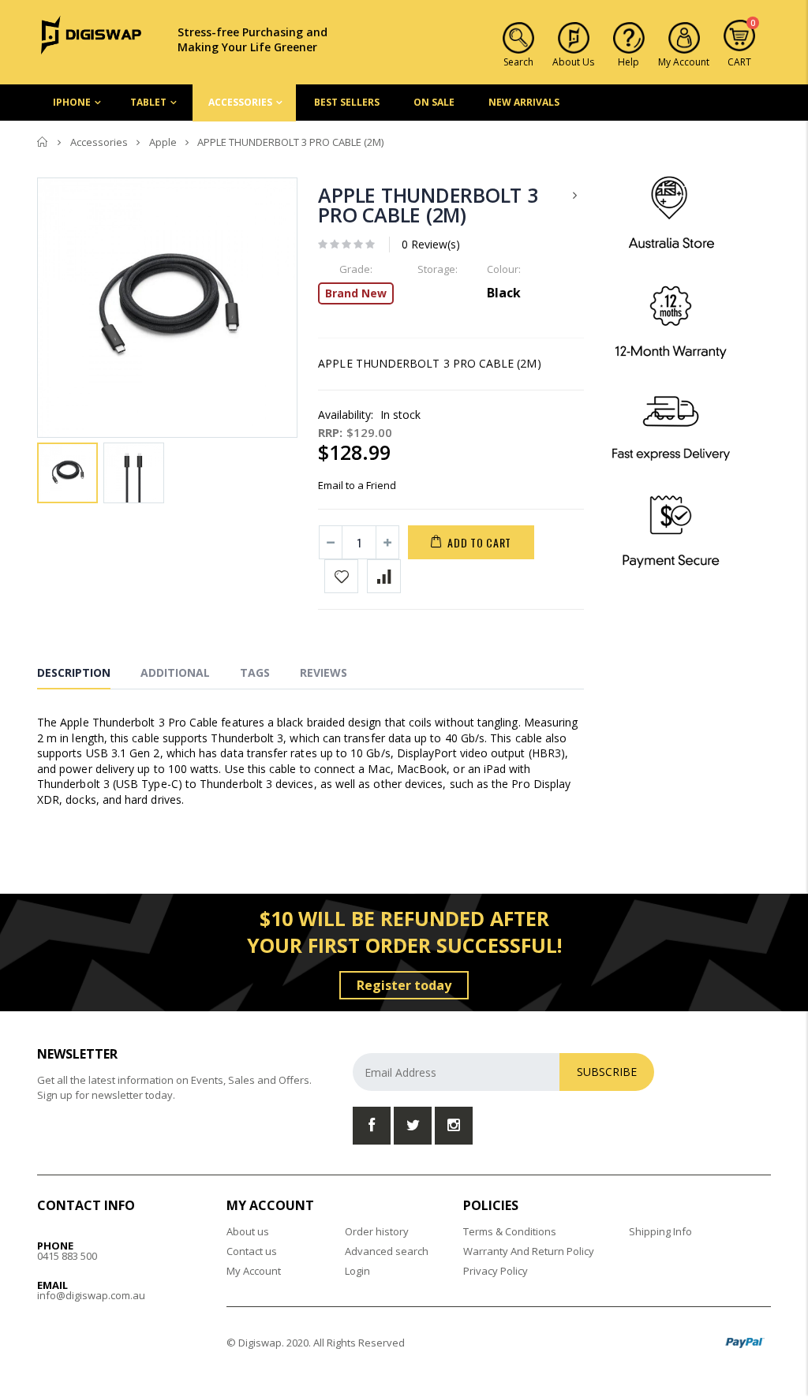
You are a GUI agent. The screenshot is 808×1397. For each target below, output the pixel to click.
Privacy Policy (495, 1271)
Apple (163, 142)
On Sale (433, 102)
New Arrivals (523, 102)
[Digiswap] (91, 34)
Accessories (240, 102)
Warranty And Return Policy (528, 1251)
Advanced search (386, 1251)
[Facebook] (372, 1126)
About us (247, 1231)
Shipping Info (660, 1231)
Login (357, 1271)
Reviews (323, 672)
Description (73, 672)
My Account (253, 1271)
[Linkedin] (454, 1126)
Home (43, 142)
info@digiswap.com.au (91, 1295)
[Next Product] (575, 195)
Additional (175, 672)
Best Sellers (347, 102)
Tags (255, 672)
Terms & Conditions (509, 1231)
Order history (377, 1231)
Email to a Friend (357, 485)
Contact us (251, 1251)
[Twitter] (413, 1126)
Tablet (148, 102)
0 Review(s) (431, 244)
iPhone (72, 102)
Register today (404, 985)
